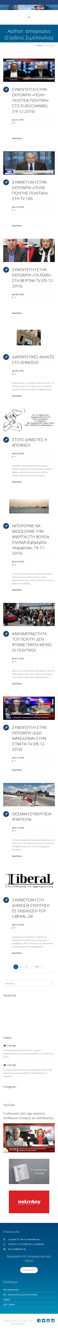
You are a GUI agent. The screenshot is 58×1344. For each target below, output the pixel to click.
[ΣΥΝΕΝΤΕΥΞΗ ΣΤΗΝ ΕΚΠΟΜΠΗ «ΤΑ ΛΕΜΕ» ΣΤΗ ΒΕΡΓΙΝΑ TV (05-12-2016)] (29, 250)
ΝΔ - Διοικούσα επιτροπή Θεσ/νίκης (20, 1294)
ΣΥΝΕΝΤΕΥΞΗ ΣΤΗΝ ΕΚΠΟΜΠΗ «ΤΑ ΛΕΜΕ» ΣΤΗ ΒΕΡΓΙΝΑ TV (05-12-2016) (33, 278)
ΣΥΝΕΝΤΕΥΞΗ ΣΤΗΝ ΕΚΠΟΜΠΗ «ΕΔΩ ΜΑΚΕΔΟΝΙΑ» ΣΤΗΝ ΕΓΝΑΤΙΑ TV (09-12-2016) (29, 738)
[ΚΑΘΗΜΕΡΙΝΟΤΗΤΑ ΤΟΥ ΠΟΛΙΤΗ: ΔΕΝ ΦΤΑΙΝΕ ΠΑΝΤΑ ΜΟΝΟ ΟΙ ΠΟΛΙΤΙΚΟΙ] (29, 614)
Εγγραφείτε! (29, 1270)
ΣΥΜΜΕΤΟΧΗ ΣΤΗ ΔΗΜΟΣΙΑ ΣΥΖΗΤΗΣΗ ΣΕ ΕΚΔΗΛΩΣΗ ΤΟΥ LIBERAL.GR (30, 908)
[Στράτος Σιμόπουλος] (29, 7)
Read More (17, 138)
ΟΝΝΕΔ (6, 1299)
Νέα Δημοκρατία (11, 1289)
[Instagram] (53, 1321)
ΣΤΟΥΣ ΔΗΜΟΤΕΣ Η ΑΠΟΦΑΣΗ (29, 442)
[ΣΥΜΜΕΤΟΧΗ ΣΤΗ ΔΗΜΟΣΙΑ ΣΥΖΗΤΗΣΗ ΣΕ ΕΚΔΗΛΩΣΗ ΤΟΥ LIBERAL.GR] (29, 880)
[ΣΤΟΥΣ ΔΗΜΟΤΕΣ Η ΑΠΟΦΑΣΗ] (29, 420)
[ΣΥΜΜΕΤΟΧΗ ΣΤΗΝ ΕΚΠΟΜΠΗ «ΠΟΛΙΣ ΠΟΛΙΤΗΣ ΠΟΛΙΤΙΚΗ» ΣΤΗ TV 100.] (29, 163)
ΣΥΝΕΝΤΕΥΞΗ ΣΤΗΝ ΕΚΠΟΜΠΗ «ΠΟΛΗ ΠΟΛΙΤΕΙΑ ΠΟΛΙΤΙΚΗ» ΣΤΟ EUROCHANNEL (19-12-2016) (30, 100)
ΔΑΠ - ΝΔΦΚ (9, 1304)
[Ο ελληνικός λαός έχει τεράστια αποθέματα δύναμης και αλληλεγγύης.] (29, 1137)
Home (39, 45)
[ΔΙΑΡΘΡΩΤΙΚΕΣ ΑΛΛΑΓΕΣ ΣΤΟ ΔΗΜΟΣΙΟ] (29, 337)
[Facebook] (39, 1321)
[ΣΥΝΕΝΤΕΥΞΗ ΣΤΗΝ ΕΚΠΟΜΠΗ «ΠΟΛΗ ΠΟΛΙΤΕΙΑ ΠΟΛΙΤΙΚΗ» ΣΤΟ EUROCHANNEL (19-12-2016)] (29, 70)
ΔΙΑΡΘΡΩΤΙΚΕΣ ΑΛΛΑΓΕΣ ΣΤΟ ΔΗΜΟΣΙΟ (33, 359)
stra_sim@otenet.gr (17, 1249)
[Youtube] (48, 1321)
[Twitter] (43, 1321)
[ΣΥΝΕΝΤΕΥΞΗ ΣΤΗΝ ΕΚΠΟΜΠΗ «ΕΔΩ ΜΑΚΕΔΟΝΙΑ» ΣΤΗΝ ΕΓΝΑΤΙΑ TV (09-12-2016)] (29, 708)
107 (37, 966)
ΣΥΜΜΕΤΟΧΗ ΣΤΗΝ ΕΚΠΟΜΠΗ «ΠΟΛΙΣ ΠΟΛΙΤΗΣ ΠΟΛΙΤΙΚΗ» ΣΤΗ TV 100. (30, 190)
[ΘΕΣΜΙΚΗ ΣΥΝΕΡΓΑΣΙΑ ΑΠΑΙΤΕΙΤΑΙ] (29, 794)
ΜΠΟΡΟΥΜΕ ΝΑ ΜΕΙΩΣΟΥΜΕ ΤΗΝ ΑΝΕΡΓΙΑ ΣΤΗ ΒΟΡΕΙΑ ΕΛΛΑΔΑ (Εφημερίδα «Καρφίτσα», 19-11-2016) (30, 539)
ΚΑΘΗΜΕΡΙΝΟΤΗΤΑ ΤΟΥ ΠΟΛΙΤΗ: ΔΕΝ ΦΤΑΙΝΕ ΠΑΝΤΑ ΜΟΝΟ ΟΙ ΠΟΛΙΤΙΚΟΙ (32, 642)
